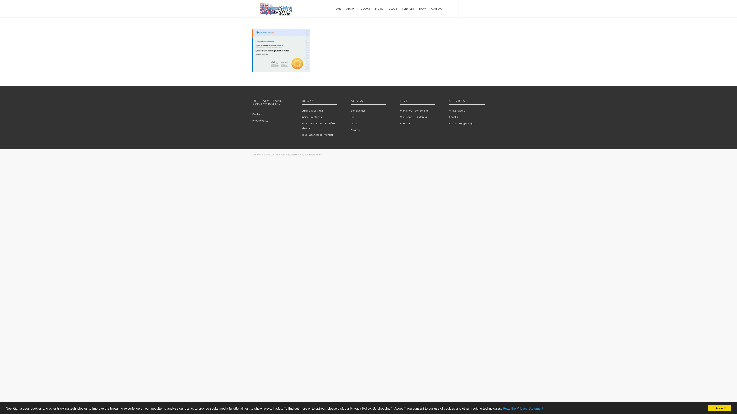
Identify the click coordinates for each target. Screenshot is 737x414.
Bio (352, 117)
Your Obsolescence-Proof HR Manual (318, 126)
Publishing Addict (313, 154)
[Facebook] (470, 8)
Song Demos (358, 110)
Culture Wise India (312, 110)
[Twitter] (464, 8)
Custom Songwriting (460, 123)
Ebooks (453, 117)
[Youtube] (476, 8)
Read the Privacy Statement (523, 408)
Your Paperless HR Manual (317, 134)
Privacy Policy (260, 120)
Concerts (405, 123)
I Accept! (719, 408)
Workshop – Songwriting (414, 110)
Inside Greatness (312, 117)
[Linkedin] (482, 8)
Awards (355, 130)
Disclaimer (258, 114)
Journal (355, 123)
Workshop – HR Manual (413, 117)
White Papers (457, 110)
